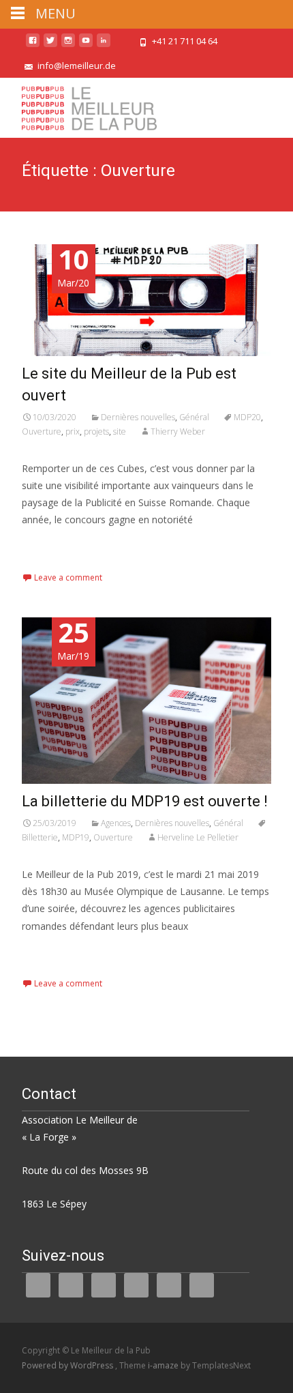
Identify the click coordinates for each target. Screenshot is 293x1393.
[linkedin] (103, 45)
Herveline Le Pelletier (197, 837)
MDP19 (75, 837)
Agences (116, 823)
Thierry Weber (178, 431)
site (119, 431)
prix (72, 431)
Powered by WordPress (68, 1365)
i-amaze (164, 1365)
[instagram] (68, 45)
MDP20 (247, 417)
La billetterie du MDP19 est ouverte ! (145, 801)
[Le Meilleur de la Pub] (78, 105)
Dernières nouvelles (138, 417)
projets (96, 431)
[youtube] (86, 45)
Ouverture (41, 431)
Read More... (52, 561)
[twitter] (50, 45)
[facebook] (33, 45)
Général (194, 417)
